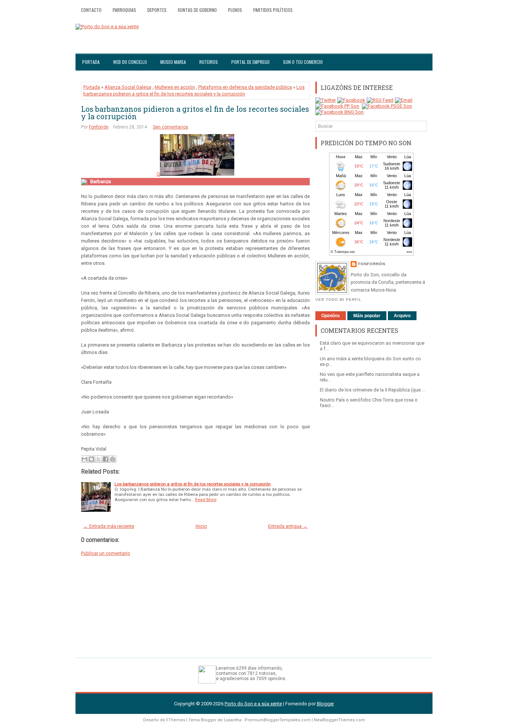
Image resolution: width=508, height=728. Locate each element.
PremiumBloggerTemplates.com (278, 720)
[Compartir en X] (98, 459)
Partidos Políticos (273, 10)
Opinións (330, 315)
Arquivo (402, 315)
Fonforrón (99, 127)
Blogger (325, 703)
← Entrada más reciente (108, 526)
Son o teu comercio (303, 62)
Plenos (235, 10)
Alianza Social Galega (128, 87)
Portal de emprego (250, 62)
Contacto (91, 10)
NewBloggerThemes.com (339, 720)
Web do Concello (130, 62)
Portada (91, 62)
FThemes (175, 720)
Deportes (157, 10)
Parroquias (124, 10)
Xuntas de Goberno (197, 10)
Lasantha (232, 720)
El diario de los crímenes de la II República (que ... (372, 390)
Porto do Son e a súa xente (253, 703)
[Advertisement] (371, 529)
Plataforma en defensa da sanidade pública (245, 87)
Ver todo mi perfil (338, 300)
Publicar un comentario (105, 553)
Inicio (201, 526)
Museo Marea (173, 62)
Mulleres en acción (175, 87)
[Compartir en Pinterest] (112, 459)
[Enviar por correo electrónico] (84, 459)
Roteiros (208, 62)
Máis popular (366, 315)
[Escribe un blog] (91, 459)
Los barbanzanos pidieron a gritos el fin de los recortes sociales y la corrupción (195, 112)
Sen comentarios (170, 127)
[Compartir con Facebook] (105, 459)
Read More (205, 499)
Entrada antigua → (288, 526)
